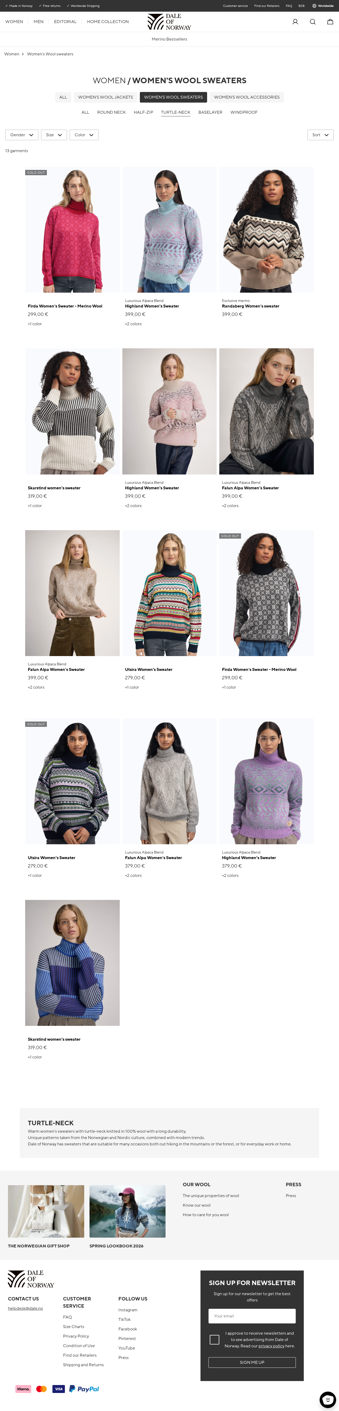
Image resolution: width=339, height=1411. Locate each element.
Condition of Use (79, 1346)
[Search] (313, 21)
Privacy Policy (76, 1336)
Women (14, 22)
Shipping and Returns (83, 1365)
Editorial (65, 22)
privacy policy (271, 1346)
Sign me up (252, 1362)
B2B (301, 6)
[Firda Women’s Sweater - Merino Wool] (72, 230)
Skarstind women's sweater (54, 488)
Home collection (108, 22)
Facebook (127, 1329)
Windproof (244, 112)
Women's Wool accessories (247, 97)
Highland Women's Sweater (152, 306)
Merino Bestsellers (169, 39)
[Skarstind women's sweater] (72, 411)
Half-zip (143, 112)
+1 (35, 324)
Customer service (235, 6)
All (63, 97)
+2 (133, 324)
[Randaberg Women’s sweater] (266, 230)
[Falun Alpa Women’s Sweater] (266, 411)
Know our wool (197, 1205)
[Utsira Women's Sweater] (169, 593)
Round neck (111, 112)
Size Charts (73, 1327)
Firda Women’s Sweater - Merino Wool (65, 306)
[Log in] (295, 21)
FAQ (289, 6)
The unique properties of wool (211, 1196)
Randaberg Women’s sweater (250, 306)
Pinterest (127, 1339)
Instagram (127, 1310)
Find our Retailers (266, 6)
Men (38, 22)
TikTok (124, 1319)
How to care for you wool (206, 1215)
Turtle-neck (175, 112)
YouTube (126, 1348)
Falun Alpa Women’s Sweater (250, 488)
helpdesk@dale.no (25, 1308)
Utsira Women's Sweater (148, 669)
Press (291, 1196)
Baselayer (210, 112)
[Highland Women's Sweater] (169, 230)
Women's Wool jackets (105, 97)
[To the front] (191, 22)
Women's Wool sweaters (173, 97)
